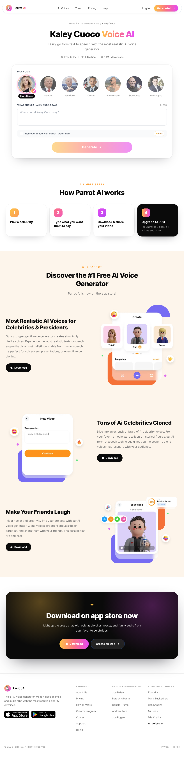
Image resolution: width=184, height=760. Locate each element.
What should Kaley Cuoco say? (37, 105)
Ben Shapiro (155, 704)
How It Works (84, 704)
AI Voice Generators (88, 23)
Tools (78, 8)
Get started (164, 8)
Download (20, 367)
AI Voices (63, 8)
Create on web (105, 644)
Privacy (165, 746)
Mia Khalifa (154, 717)
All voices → (155, 723)
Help (105, 8)
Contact (81, 717)
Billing (79, 729)
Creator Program (86, 711)
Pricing (92, 8)
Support (81, 723)
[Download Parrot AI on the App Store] (16, 714)
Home (72, 23)
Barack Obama (121, 698)
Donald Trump (120, 704)
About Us (81, 692)
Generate (89, 147)
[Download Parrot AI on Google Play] (43, 714)
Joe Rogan (118, 717)
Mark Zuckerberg (158, 698)
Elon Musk (154, 692)
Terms (176, 746)
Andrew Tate (119, 711)
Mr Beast (153, 711)
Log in (146, 8)
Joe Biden (118, 692)
